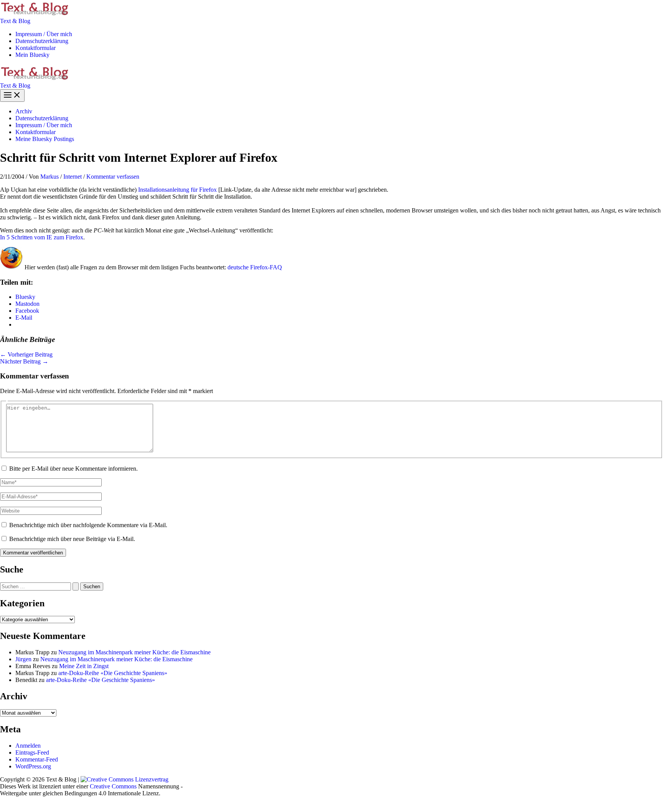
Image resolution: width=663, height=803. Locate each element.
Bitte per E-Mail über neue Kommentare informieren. (73, 468)
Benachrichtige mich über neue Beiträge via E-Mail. (72, 539)
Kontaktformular (35, 48)
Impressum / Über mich (43, 34)
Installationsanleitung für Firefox (177, 189)
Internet (72, 176)
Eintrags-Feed (32, 752)
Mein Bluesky (32, 54)
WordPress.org (33, 766)
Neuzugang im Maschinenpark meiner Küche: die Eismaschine (134, 652)
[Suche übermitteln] (76, 586)
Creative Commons (113, 786)
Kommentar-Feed (36, 759)
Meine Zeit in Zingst (84, 666)
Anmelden (28, 745)
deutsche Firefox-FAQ (255, 267)
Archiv (23, 111)
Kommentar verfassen (112, 176)
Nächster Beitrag (24, 361)
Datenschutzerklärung (41, 41)
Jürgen (23, 659)
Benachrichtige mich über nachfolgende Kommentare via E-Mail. (88, 525)
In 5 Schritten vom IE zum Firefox (41, 237)
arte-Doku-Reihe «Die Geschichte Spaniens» (112, 673)
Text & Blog (15, 21)
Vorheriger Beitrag (26, 354)
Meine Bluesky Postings (44, 139)
